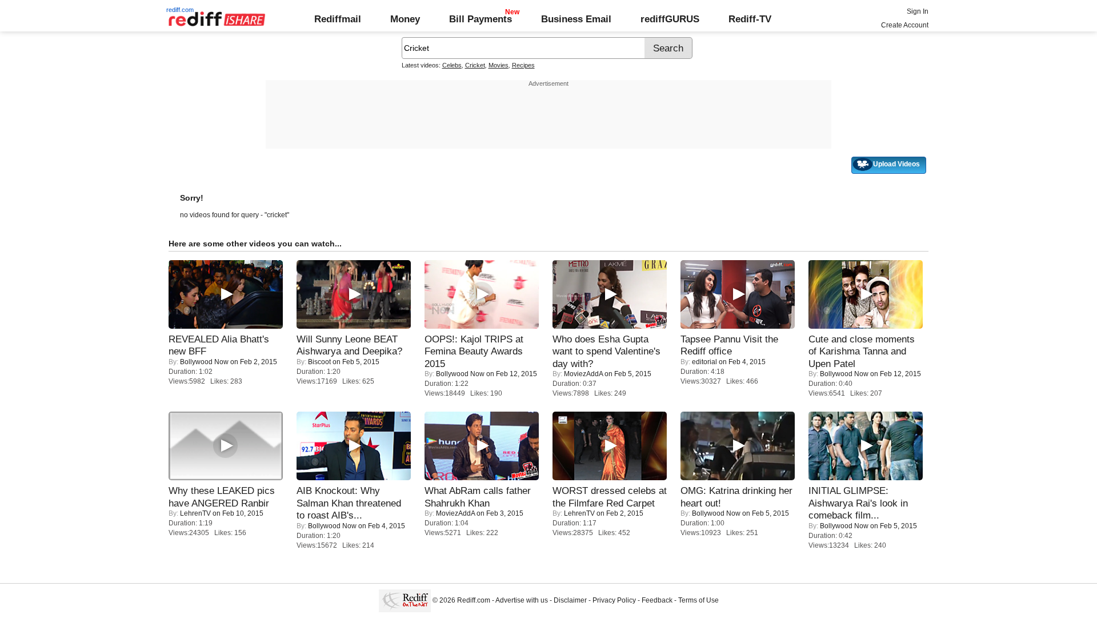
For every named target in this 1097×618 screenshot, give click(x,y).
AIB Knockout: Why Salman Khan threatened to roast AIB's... (349, 502)
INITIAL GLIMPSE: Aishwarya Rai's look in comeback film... (858, 502)
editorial (704, 362)
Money (405, 19)
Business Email (576, 19)
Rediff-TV (749, 19)
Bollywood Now (204, 362)
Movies (499, 65)
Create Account (904, 25)
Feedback (657, 600)
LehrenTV (195, 513)
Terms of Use (698, 600)
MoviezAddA (583, 374)
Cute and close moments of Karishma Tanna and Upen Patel (861, 351)
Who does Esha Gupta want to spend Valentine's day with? (606, 351)
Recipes (523, 65)
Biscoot (319, 362)
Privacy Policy (614, 600)
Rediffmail (337, 19)
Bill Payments (480, 19)
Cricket (475, 65)
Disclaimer (570, 600)
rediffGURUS (669, 19)
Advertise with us (521, 600)
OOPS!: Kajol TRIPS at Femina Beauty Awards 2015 (474, 351)
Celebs (452, 65)
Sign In (917, 11)
